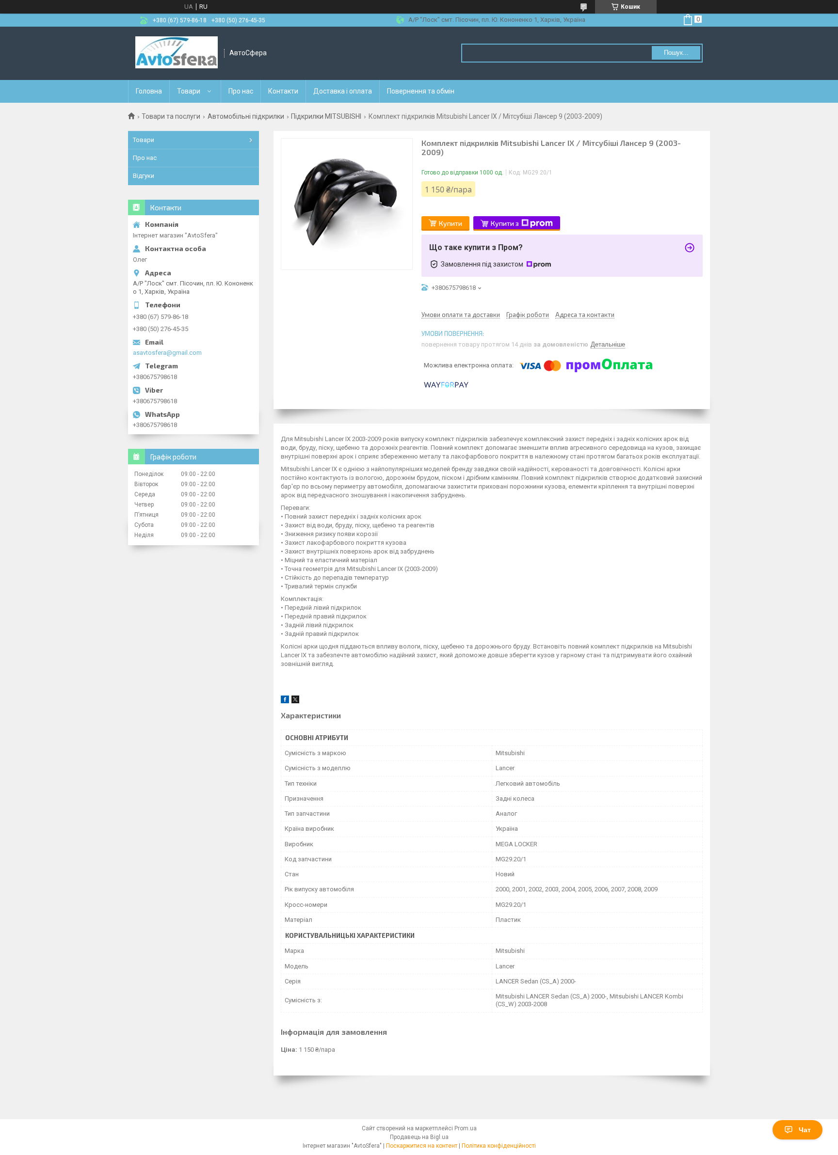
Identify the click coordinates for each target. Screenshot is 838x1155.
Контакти (283, 91)
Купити (450, 223)
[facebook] (285, 701)
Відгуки (143, 175)
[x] (295, 701)
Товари (188, 91)
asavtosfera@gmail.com (167, 352)
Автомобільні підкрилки (246, 116)
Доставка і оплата (342, 91)
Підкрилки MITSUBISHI (326, 116)
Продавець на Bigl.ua (419, 1137)
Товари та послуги (171, 116)
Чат (805, 1130)
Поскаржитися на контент (421, 1145)
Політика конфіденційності (499, 1145)
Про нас (240, 91)
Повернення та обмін (420, 91)
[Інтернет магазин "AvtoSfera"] (176, 53)
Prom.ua (465, 1128)
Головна (149, 91)
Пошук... (676, 52)
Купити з (505, 223)
